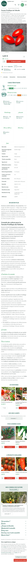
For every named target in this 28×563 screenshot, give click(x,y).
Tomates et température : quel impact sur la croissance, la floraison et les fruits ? (12, 506)
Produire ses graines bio (6, 402)
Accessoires (12, 77)
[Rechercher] (15, 5)
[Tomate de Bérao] (8, 464)
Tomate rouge (3, 8)
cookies (4, 547)
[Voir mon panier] (22, 5)
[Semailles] (4, 3)
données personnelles (6, 552)
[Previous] (2, 77)
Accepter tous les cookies (20, 560)
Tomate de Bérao (5, 472)
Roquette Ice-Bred (5, 441)
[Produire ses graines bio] (8, 394)
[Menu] (25, 5)
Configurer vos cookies (21, 557)
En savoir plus (4, 77)
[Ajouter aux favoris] (24, 56)
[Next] (26, 398)
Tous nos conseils (13, 489)
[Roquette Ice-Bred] (8, 433)
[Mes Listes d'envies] (19, 5)
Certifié (19, 66)
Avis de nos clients (21, 77)
